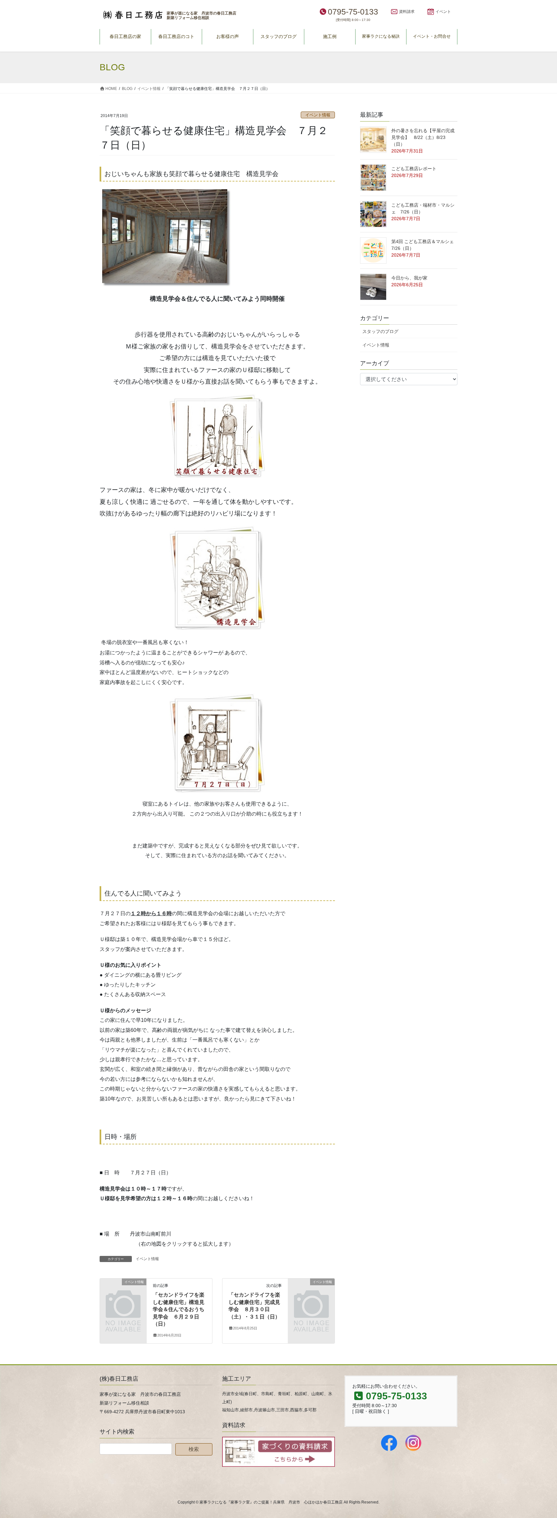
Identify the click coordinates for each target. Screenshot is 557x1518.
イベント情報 (317, 115)
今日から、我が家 (409, 277)
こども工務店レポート (413, 168)
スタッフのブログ (380, 331)
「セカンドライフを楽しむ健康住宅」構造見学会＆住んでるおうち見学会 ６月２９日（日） (178, 1309)
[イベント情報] (123, 1292)
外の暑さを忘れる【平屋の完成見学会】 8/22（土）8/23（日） (422, 137)
